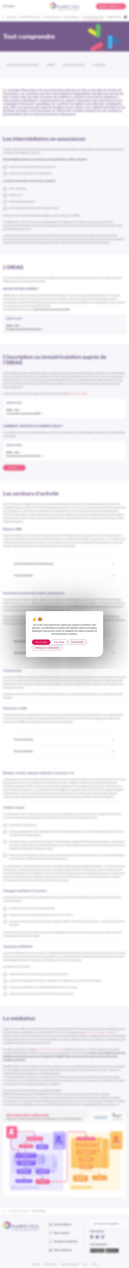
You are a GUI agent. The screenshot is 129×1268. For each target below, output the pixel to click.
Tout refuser (59, 642)
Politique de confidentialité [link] (47, 648)
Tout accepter (41, 642)
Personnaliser (77, 642)
